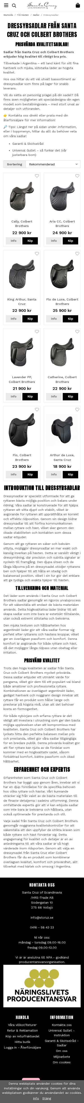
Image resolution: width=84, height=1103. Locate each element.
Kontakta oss (62, 1025)
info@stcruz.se (42, 917)
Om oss (61, 1051)
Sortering (14, 164)
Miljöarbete (61, 1056)
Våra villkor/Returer (22, 1025)
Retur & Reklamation (22, 1030)
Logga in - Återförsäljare (22, 1047)
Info (13, 240)
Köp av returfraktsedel (22, 1036)
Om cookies (62, 1062)
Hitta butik (22, 1042)
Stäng (46, 1098)
